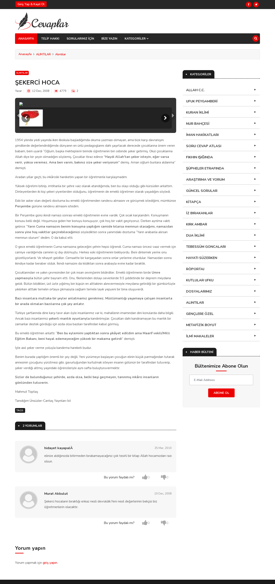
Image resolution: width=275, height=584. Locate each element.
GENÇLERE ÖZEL (200, 313)
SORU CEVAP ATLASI (203, 146)
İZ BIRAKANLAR (199, 213)
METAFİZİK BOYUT (201, 325)
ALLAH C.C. (195, 90)
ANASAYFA (26, 39)
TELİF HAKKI (50, 39)
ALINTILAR (43, 54)
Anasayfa (25, 54)
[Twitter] (256, 4)
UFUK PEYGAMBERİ (202, 101)
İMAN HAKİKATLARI (202, 135)
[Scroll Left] (25, 118)
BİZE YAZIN (109, 39)
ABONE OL (221, 393)
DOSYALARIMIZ (199, 291)
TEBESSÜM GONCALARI (206, 246)
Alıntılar (60, 54)
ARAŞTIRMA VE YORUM (205, 179)
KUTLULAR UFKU (200, 280)
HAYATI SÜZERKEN (201, 258)
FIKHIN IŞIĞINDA (199, 157)
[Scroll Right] (165, 118)
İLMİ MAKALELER (200, 336)
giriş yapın (50, 563)
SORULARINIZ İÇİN (80, 39)
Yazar (18, 91)
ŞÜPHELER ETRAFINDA (205, 168)
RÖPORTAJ (195, 269)
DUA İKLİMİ (195, 235)
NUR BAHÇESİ (197, 123)
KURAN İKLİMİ (197, 112)
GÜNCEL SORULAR (201, 190)
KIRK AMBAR (196, 224)
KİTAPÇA (193, 202)
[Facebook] (248, 4)
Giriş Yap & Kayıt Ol (31, 4)
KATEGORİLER (136, 39)
